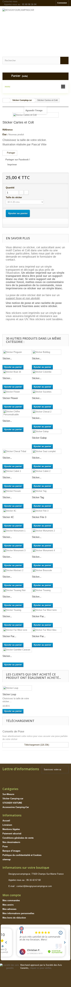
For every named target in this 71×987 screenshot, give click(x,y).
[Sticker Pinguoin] (17, 352)
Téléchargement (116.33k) (36, 745)
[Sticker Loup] (17, 688)
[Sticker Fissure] (17, 491)
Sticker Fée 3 (39, 517)
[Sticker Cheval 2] (46, 411)
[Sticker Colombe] (46, 372)
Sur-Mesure (8, 794)
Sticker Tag (38, 497)
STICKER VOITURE (12, 803)
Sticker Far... (39, 616)
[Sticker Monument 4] (46, 550)
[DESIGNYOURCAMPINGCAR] (35, 28)
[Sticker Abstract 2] (17, 570)
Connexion (62, 3)
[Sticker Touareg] (46, 590)
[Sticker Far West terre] (46, 610)
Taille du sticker (14, 197)
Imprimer (12, 164)
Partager (10, 153)
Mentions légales (11, 829)
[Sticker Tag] (46, 491)
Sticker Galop (39, 437)
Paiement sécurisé (11, 833)
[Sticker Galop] (46, 431)
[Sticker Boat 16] (17, 372)
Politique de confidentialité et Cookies (21, 855)
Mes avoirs (8, 905)
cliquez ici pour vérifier (40, 968)
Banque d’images (11, 851)
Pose (5, 846)
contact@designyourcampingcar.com (34, 886)
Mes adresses (9, 909)
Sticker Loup (9, 694)
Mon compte (11, 895)
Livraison (7, 825)
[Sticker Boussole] (46, 570)
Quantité (10, 187)
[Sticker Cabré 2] (46, 471)
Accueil (6, 820)
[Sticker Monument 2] (46, 530)
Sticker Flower (10, 398)
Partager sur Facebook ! (17, 159)
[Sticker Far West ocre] (17, 629)
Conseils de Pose (13, 731)
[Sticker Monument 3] (17, 550)
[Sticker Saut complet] (46, 451)
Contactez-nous (10, 1)
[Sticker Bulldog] (46, 352)
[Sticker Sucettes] (46, 391)
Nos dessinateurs (11, 842)
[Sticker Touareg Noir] (17, 590)
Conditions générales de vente (18, 838)
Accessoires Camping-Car (15, 807)
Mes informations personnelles (18, 913)
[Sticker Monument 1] (17, 530)
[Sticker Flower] (17, 391)
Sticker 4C (8, 517)
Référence (7, 129)
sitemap (6, 859)
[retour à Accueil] (6, 100)
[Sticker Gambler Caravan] (17, 649)
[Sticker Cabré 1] (17, 471)
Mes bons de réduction (14, 917)
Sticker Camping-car (12, 798)
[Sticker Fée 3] (46, 510)
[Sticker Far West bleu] (46, 629)
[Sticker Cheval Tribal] (17, 451)
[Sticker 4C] (17, 510)
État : (5, 134)
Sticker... (7, 358)
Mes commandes (11, 900)
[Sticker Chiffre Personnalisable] (17, 413)
